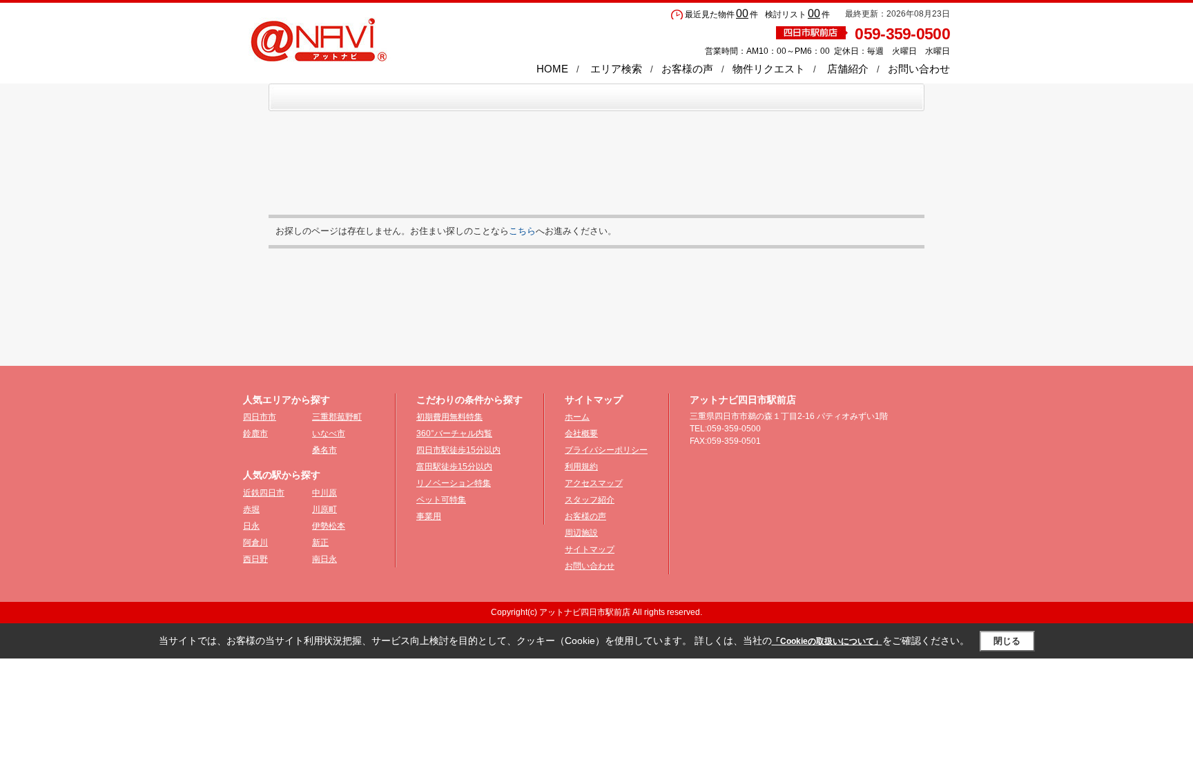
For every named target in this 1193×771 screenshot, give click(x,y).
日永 (251, 526)
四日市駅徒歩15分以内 (458, 450)
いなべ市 (328, 433)
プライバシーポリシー (606, 450)
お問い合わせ (919, 69)
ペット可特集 (441, 500)
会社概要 (581, 433)
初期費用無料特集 (449, 417)
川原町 (324, 509)
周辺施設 (581, 533)
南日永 (324, 559)
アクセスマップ (594, 483)
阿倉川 (255, 542)
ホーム (577, 417)
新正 (320, 542)
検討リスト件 (797, 14)
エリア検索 (616, 69)
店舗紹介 (848, 69)
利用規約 (581, 466)
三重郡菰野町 (337, 417)
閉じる (1006, 641)
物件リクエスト (769, 69)
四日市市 (259, 417)
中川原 (324, 493)
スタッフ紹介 (589, 500)
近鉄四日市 (263, 493)
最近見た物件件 (721, 14)
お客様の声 (687, 69)
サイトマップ (589, 549)
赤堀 (251, 509)
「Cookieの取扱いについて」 (827, 641)
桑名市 (324, 450)
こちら (522, 231)
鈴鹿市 (255, 433)
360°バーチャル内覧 (454, 433)
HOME (552, 69)
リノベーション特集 (453, 483)
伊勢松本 (328, 526)
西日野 (255, 559)
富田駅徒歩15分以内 (454, 466)
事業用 (428, 516)
